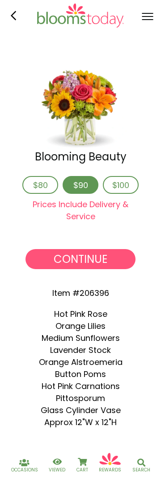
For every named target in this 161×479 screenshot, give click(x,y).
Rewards (110, 470)
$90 (80, 185)
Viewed (57, 470)
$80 (40, 185)
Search (141, 470)
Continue (80, 259)
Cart (82, 470)
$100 (120, 185)
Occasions (24, 470)
